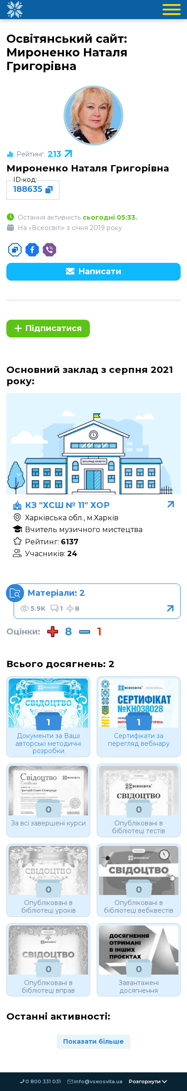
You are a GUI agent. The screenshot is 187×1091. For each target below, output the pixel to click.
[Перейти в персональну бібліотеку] (97, 601)
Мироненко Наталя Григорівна (87, 168)
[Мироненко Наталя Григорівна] (93, 115)
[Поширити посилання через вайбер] (49, 249)
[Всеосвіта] (14, 9)
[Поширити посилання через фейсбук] (32, 249)
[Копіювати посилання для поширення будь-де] (15, 249)
